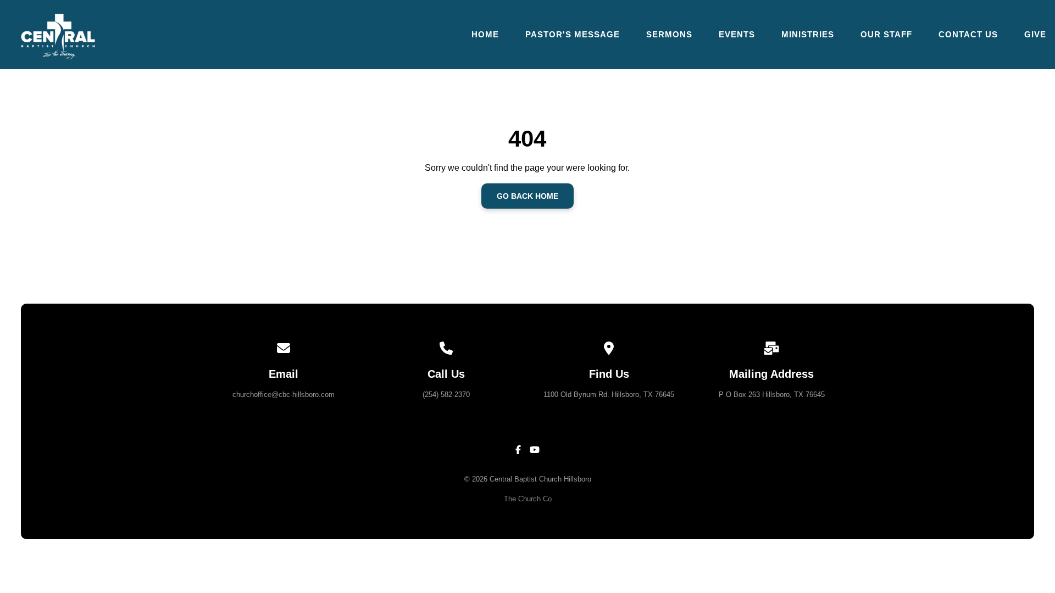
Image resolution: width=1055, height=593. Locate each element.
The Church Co (528, 499)
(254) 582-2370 (446, 394)
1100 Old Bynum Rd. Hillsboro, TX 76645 (608, 394)
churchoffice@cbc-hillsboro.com (283, 394)
